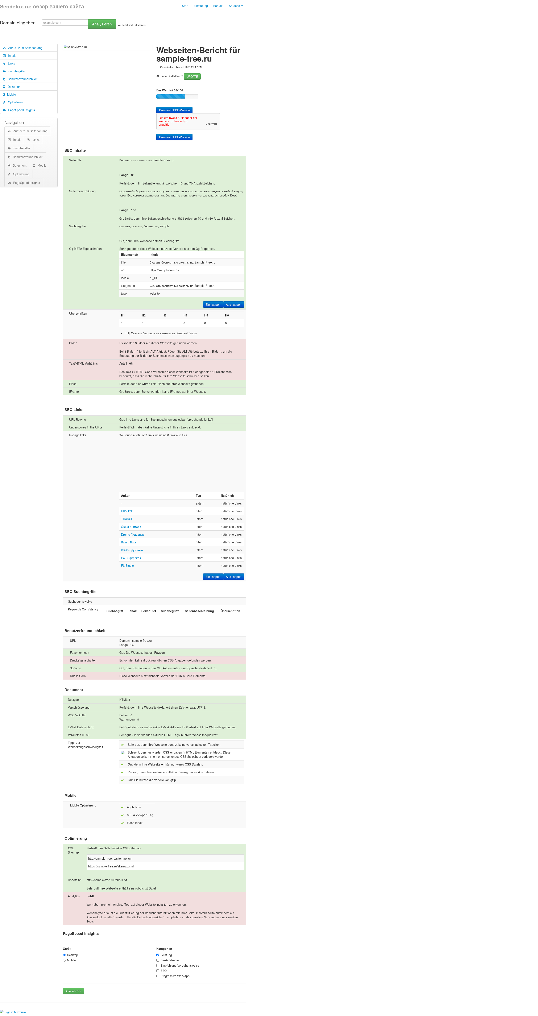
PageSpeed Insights (20, 110)
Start (185, 6)
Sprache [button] (235, 6)
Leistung (166, 955)
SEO (164, 971)
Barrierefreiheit (170, 960)
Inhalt (11, 55)
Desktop (72, 955)
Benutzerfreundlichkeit (21, 79)
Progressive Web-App (175, 976)
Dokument (13, 86)
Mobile (10, 94)
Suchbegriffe (15, 71)
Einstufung (201, 6)
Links (10, 63)
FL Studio (127, 565)
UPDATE (192, 76)
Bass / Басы (129, 542)
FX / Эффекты (131, 558)
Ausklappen (233, 304)
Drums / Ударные (133, 534)
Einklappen (213, 304)
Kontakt (218, 6)
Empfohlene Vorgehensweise (180, 965)
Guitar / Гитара (131, 526)
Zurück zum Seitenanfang (24, 48)
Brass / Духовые (132, 550)
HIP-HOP (127, 511)
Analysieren (102, 23)
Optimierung (14, 102)
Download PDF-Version (174, 110)
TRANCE (127, 519)
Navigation (14, 122)
